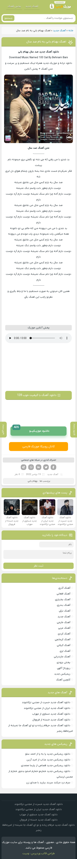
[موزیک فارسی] (60, 6)
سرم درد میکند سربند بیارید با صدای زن (48, 782)
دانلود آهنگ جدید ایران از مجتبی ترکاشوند (47, 708)
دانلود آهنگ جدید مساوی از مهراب (51, 714)
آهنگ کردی (64, 634)
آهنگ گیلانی (63, 645)
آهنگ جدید (31, 6)
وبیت (25, 853)
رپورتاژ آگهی (63, 668)
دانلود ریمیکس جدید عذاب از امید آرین (48, 760)
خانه (70, 30)
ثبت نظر (38, 566)
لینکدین (38, 467)
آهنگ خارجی (63, 622)
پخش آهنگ (14, 6)
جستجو (8, 18)
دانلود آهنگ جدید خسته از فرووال (51, 720)
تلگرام (23, 467)
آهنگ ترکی (64, 611)
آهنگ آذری (64, 588)
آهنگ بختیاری (62, 599)
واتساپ (31, 467)
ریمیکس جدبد (62, 674)
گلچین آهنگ (63, 680)
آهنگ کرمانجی (62, 639)
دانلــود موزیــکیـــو (31, 429)
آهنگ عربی (64, 628)
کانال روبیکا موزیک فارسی (38, 446)
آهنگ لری (65, 651)
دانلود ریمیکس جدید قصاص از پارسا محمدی (45, 765)
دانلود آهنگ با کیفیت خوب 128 (36, 395)
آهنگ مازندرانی (62, 656)
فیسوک (53, 467)
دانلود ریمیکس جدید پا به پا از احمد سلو (47, 754)
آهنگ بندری (63, 605)
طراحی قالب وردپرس (43, 853)
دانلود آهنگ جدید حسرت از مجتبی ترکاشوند (46, 702)
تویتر (46, 467)
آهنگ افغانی (63, 594)
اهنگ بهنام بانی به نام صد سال (46, 42)
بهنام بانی (33, 481)
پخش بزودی (63, 662)
